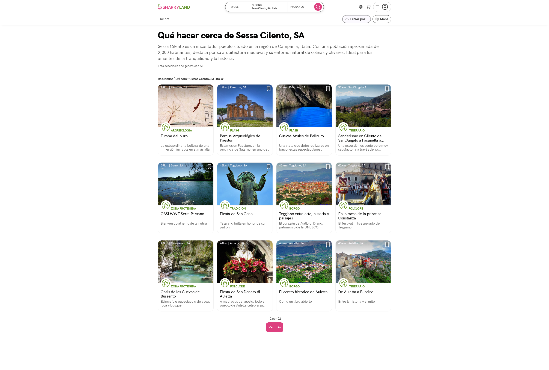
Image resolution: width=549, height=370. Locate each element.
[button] (238, 7)
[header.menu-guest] (382, 7)
